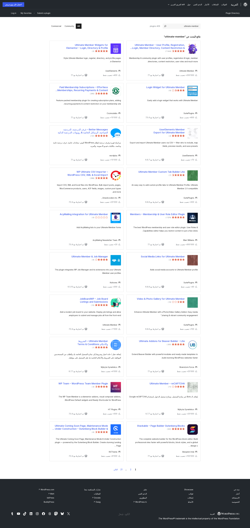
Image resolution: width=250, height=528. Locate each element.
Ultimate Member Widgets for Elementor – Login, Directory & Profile (87, 46)
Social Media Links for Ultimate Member (163, 256)
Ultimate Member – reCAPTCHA (167, 383)
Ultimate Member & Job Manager (89, 256)
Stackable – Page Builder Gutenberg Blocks (161, 425)
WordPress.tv (140, 502)
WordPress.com (46, 489)
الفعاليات (97, 494)
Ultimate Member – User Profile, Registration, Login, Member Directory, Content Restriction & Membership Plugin (158, 47)
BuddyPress (49, 502)
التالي (116, 469)
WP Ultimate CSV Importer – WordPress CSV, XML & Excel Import (87, 173)
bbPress (50, 498)
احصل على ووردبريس (13, 4)
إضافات (190, 498)
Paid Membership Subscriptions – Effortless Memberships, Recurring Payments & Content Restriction (82, 89)
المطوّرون (143, 498)
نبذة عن (237, 489)
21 (121, 469)
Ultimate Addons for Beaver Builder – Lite (162, 341)
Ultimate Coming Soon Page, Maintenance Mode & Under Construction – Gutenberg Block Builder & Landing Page (80, 427)
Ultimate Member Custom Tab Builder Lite (161, 171)
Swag (97, 502)
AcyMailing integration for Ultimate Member (84, 214)
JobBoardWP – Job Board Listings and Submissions (94, 300)
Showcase (188, 489)
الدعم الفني (142, 494)
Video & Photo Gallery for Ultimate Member (161, 298)
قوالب (191, 494)
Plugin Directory (233, 13)
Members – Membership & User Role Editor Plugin (157, 214)
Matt (51, 494)
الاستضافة (236, 498)
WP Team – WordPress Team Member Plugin (83, 383)
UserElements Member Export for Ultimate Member (169, 131)
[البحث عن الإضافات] (165, 26)
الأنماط (190, 502)
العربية (212, 514)
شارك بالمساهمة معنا (92, 489)
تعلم (145, 489)
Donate (96, 498)
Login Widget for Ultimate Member (165, 87)
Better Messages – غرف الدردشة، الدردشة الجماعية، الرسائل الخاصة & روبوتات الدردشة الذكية (83, 131)
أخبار (238, 494)
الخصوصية (236, 502)
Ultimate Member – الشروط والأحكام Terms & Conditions (92, 342)
